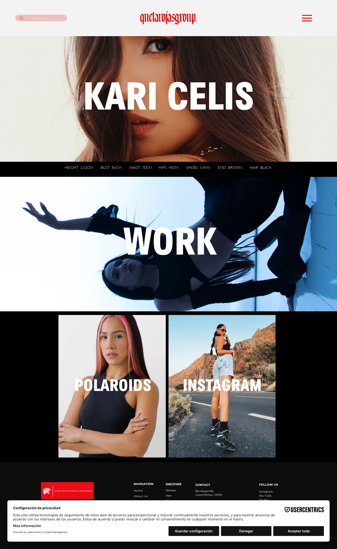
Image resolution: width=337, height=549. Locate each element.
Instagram (266, 491)
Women (171, 490)
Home (138, 490)
